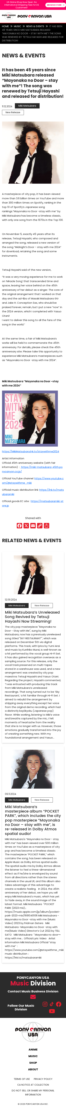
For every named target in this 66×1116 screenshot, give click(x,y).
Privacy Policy (43, 1079)
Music (17, 26)
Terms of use (22, 1079)
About (33, 1069)
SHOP (33, 1063)
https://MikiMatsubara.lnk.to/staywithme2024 (30, 451)
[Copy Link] (39, 526)
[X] (26, 526)
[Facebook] (19, 526)
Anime (33, 1050)
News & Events (35, 26)
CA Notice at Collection (33, 1084)
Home (5, 26)
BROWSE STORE (54, 5)
